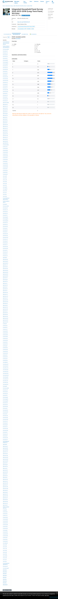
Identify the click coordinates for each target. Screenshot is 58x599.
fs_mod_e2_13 (5, 340)
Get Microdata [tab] (33, 34)
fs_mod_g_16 (5, 530)
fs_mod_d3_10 (5, 152)
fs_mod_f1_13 (5, 342)
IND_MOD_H (5, 575)
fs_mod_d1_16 (5, 517)
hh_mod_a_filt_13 (6, 206)
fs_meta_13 (5, 323)
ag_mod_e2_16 (5, 457)
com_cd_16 (5, 550)
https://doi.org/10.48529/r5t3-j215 (23, 21)
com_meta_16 (5, 543)
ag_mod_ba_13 (5, 261)
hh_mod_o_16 (5, 421)
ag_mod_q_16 (5, 492)
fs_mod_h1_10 (5, 163)
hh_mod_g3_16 (5, 400)
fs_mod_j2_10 (5, 174)
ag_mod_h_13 (5, 281)
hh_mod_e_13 (5, 213)
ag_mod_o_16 (5, 484)
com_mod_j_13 (5, 382)
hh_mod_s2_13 (5, 248)
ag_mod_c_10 (5, 106)
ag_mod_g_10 (5, 113)
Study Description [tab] (7, 34)
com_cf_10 (5, 185)
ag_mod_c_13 (5, 264)
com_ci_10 (4, 192)
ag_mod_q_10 (5, 131)
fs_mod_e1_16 (5, 522)
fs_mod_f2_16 (5, 528)
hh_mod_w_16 (5, 437)
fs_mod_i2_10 (5, 170)
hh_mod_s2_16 (5, 430)
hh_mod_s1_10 (5, 89)
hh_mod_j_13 (5, 228)
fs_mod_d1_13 (5, 331)
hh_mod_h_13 (5, 222)
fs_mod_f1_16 (5, 526)
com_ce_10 (5, 183)
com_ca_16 (5, 544)
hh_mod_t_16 (5, 432)
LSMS (14, 5)
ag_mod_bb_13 (5, 263)
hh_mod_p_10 (5, 84)
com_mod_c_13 (5, 367)
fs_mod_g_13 (5, 345)
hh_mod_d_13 (5, 211)
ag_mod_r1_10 (5, 133)
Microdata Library (16, 2)
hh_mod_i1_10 (5, 67)
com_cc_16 (5, 548)
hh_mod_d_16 (5, 391)
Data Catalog (25, 2)
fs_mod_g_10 (5, 161)
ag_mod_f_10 (5, 111)
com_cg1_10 (5, 187)
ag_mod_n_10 (5, 126)
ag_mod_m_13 (5, 292)
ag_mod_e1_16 (5, 455)
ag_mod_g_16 (5, 464)
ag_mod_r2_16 (5, 495)
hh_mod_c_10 (5, 52)
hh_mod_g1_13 (5, 217)
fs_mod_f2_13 (5, 343)
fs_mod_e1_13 (5, 338)
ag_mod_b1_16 (5, 448)
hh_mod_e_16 (5, 393)
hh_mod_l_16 (5, 413)
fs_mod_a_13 (5, 325)
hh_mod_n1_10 (5, 78)
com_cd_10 (5, 181)
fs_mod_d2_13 (5, 332)
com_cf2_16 (5, 555)
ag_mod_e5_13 (5, 275)
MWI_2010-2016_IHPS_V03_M (21, 5)
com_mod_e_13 (5, 371)
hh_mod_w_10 (5, 98)
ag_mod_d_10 (5, 108)
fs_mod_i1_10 (5, 168)
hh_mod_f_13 (5, 215)
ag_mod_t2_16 (5, 501)
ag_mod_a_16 (5, 446)
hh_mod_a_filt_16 (6, 388)
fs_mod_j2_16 (5, 541)
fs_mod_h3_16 (5, 535)
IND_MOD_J (5, 579)
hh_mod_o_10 (5, 82)
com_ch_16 (5, 557)
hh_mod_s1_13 (5, 246)
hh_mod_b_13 (5, 207)
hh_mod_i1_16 (5, 404)
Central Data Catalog (9, 5)
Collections (36, 1)
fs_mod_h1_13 (5, 347)
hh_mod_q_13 (5, 242)
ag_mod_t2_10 (5, 141)
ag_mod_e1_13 (5, 268)
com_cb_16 (5, 546)
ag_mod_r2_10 (5, 135)
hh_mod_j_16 (5, 408)
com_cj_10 (4, 194)
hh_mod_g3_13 (5, 220)
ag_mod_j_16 (5, 473)
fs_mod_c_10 (5, 146)
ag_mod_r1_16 (5, 494)
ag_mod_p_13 (5, 303)
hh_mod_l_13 (5, 231)
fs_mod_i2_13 (5, 356)
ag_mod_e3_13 (5, 272)
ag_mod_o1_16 (5, 486)
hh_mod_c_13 (5, 209)
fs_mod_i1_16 (5, 537)
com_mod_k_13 (5, 384)
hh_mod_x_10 (5, 100)
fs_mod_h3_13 (5, 351)
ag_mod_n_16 (5, 481)
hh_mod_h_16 (5, 402)
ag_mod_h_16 (5, 466)
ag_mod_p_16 (5, 490)
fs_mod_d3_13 (5, 334)
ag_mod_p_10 (5, 130)
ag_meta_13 (5, 257)
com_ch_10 (5, 190)
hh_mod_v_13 (5, 253)
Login (53, 2)
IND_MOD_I (5, 577)
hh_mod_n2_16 (5, 419)
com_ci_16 (4, 559)
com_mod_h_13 (5, 378)
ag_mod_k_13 (5, 288)
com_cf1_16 (5, 554)
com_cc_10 (5, 179)
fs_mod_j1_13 (5, 358)
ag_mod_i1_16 (5, 470)
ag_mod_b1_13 (5, 259)
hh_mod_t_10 (5, 93)
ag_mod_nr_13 (5, 296)
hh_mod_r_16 (5, 426)
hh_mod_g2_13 (5, 218)
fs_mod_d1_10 (5, 148)
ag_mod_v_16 (5, 505)
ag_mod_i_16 (5, 468)
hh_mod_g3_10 (5, 63)
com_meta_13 (5, 362)
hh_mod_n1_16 (5, 417)
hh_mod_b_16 (5, 566)
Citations (42, 1)
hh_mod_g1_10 (5, 60)
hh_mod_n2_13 (5, 237)
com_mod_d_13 (5, 369)
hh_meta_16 (5, 386)
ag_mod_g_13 (5, 279)
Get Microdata (26, 15)
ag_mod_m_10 (5, 124)
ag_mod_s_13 (5, 310)
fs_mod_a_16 (5, 511)
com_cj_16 (4, 561)
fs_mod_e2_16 (5, 524)
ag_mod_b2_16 (5, 449)
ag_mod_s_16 (5, 497)
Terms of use (47, 2)
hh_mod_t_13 (5, 250)
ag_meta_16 (5, 444)
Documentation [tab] (25, 34)
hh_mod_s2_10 (5, 91)
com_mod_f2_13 (5, 375)
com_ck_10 (5, 196)
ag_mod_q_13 (5, 305)
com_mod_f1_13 (5, 373)
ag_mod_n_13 (5, 294)
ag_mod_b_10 (5, 104)
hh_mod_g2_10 (5, 62)
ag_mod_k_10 (5, 120)
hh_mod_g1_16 (5, 397)
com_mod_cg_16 (6, 568)
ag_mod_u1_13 (5, 316)
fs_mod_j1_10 (5, 172)
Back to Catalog (7, 590)
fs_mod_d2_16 (5, 519)
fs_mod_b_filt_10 (5, 144)
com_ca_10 (5, 176)
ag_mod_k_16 (5, 475)
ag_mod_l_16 (5, 477)
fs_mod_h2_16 (5, 533)
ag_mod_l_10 (5, 122)
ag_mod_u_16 (5, 503)
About (31, 1)
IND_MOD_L (5, 582)
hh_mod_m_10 (5, 76)
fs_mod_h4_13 (5, 353)
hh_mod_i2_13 (5, 226)
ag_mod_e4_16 (5, 460)
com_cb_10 (5, 177)
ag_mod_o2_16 (5, 488)
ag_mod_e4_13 (5, 274)
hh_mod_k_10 (5, 73)
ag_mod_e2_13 (5, 270)
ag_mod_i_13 (5, 283)
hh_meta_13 (5, 204)
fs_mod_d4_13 (5, 336)
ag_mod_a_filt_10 (6, 102)
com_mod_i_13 (5, 380)
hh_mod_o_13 (5, 239)
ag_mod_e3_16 (5, 459)
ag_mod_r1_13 (5, 307)
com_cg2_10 (5, 188)
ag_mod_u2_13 (5, 318)
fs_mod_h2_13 (5, 349)
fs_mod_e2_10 (5, 155)
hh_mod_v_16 (5, 435)
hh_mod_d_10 (5, 54)
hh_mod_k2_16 (5, 411)
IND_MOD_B (5, 571)
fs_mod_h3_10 (5, 166)
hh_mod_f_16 (5, 395)
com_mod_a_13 (5, 364)
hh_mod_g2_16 (5, 399)
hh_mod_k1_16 (5, 410)
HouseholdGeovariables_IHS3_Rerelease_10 (6, 43)
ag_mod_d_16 (5, 453)
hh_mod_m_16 (5, 415)
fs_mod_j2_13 (5, 360)
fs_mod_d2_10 (5, 150)
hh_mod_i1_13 (5, 224)
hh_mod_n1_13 (5, 235)
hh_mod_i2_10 (5, 69)
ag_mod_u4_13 (5, 321)
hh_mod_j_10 (5, 71)
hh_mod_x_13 (5, 255)
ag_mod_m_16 (5, 479)
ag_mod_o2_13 (5, 301)
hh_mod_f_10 (5, 58)
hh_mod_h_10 (5, 65)
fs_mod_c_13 (5, 329)
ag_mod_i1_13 (5, 285)
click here (47, 595)
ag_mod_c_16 (5, 451)
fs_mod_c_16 (5, 515)
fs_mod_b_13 (5, 327)
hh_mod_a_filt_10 (6, 49)
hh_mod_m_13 (5, 233)
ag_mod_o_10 (5, 128)
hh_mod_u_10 (5, 95)
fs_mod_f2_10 (5, 159)
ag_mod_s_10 (5, 137)
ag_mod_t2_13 (5, 314)
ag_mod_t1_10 (5, 139)
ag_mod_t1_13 (5, 312)
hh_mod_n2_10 (5, 80)
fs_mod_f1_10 (5, 157)
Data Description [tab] (16, 34)
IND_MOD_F (5, 573)
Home (4, 5)
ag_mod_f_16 (5, 462)
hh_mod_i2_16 (5, 406)
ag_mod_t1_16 (5, 499)
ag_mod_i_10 (5, 117)
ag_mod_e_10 (5, 109)
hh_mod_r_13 (5, 244)
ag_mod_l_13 (5, 290)
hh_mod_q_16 (5, 424)
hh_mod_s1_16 (5, 428)
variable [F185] (29, 5)
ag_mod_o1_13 (5, 299)
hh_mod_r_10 (5, 87)
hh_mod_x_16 (5, 439)
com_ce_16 (5, 552)
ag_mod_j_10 (5, 119)
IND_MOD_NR (5, 584)
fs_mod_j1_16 (5, 539)
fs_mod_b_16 (5, 513)
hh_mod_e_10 (5, 56)
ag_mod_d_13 (5, 266)
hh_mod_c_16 (5, 389)
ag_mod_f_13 (5, 277)
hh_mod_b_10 (5, 51)
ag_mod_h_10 (5, 115)
